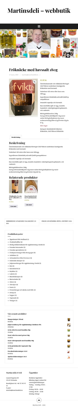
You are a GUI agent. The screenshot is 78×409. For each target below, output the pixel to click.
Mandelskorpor (15, 277)
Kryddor (12, 271)
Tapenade (13, 298)
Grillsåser (13, 255)
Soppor (12, 295)
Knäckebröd (51, 129)
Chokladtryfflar (15, 242)
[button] (34, 82)
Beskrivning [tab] (16, 137)
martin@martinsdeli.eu (30, 75)
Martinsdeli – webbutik (39, 10)
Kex (11, 266)
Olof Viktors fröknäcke (56, 131)
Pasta (11, 287)
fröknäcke (43, 131)
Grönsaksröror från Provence (20, 258)
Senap (12, 292)
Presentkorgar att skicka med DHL (21, 290)
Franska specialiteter (17, 250)
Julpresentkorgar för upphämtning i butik (24, 263)
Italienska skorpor (16, 261)
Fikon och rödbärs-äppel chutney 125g (57, 221)
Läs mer (13, 206)
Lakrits (12, 274)
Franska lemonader (16, 247)
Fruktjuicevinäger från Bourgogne (21, 253)
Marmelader (14, 279)
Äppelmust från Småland (18, 239)
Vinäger (12, 300)
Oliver (12, 282)
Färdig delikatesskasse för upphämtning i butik (26, 245)
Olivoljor (13, 285)
